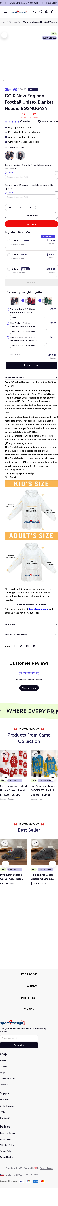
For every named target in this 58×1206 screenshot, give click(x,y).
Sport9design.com (38, 609)
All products (14, 22)
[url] (29, 974)
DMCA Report (31, 1175)
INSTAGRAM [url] (29, 986)
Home (3, 22)
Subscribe (19, 1045)
